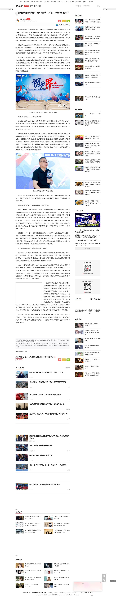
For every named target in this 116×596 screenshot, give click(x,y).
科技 (59, 1)
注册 (89, 1)
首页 (18, 1)
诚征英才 (56, 592)
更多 (84, 1)
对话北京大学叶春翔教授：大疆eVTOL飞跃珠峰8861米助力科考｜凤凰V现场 (87, 236)
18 (69, 419)
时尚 (48, 1)
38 (69, 489)
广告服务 (50, 592)
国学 (77, 1)
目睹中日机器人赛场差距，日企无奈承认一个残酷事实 (47, 465)
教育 (31, 6)
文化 (66, 1)
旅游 (70, 1)
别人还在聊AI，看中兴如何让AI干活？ (86, 240)
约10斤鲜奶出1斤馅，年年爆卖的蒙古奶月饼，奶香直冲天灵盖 (34, 357)
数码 (80, 1)
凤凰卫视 (33, 1)
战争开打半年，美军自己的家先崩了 (41, 455)
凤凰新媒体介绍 (26, 592)
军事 (62, 1)
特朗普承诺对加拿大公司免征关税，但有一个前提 (46, 372)
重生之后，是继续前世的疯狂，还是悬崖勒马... (94, 311)
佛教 (73, 1)
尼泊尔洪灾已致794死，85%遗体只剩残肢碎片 (45, 394)
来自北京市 (28, 21)
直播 (28, 1)
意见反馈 (74, 592)
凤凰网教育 (23, 19)
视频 (25, 1)
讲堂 (91, 299)
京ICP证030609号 (88, 592)
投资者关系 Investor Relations (39, 592)
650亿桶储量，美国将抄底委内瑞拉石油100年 (45, 484)
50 (69, 460)
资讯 (21, 1)
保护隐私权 (62, 592)
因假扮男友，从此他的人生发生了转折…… (81, 310)
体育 (45, 1)
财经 (37, 1)
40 (69, 399)
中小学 (36, 6)
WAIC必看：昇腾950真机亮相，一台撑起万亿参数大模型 (87, 231)
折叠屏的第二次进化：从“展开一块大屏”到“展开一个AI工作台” (87, 244)
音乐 (93, 299)
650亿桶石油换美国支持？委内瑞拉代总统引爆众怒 (46, 404)
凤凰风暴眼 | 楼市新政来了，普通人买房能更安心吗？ (47, 382)
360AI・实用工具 (63, 25)
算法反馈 (68, 368)
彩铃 (96, 299)
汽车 (52, 1)
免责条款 (68, 592)
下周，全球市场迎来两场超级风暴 (40, 446)
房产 (55, 1)
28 (69, 450)
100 (69, 409)
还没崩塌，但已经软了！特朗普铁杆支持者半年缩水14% (48, 414)
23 (69, 470)
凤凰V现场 (79, 210)
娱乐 (41, 1)
